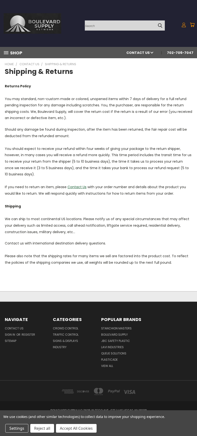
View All (107, 366)
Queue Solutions (113, 353)
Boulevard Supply (114, 335)
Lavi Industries (112, 347)
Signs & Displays (65, 341)
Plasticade (109, 360)
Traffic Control (66, 335)
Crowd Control (65, 328)
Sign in (10, 335)
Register (28, 335)
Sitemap (10, 341)
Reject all (42, 428)
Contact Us (138, 52)
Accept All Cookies (76, 428)
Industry (60, 347)
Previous (190, 421)
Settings (16, 428)
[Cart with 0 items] (192, 24)
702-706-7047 (180, 52)
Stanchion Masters (116, 328)
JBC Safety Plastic (115, 341)
